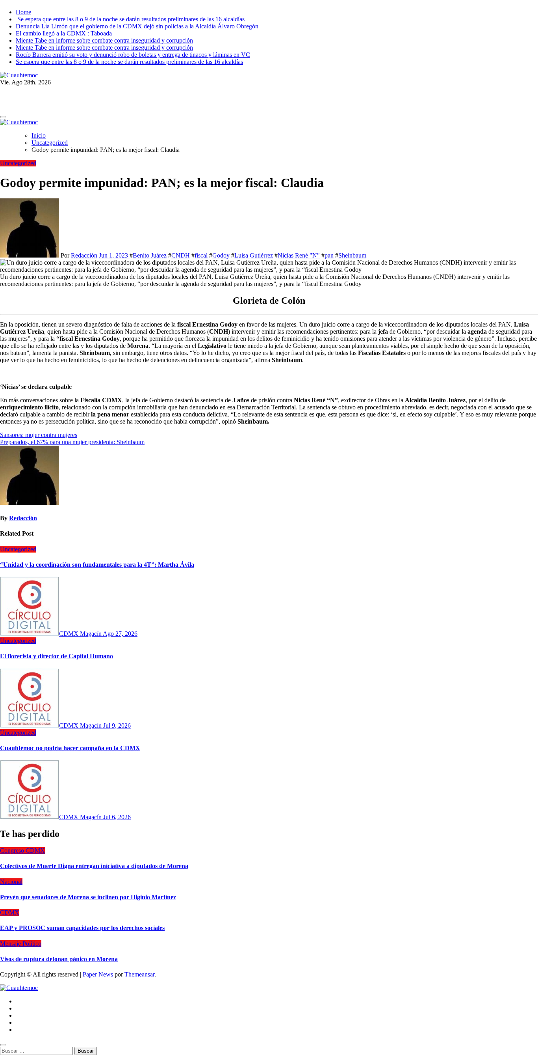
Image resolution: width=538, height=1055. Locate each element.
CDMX (9, 912)
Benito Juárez (150, 255)
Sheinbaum (352, 255)
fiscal (201, 255)
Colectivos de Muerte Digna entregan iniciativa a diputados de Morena (94, 866)
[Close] (3, 1045)
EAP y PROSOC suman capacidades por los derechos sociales (82, 927)
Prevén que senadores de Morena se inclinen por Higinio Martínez (88, 897)
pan (329, 255)
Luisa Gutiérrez (253, 255)
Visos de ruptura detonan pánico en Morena (59, 959)
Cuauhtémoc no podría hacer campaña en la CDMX (70, 748)
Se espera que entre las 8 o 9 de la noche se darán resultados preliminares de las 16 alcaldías (130, 19)
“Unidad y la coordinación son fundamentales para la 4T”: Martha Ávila (97, 564)
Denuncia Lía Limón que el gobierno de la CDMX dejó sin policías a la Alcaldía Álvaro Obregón (137, 26)
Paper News (98, 974)
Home (23, 12)
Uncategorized (18, 163)
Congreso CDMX (22, 850)
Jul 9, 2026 (117, 725)
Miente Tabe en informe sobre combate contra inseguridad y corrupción (104, 40)
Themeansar (139, 974)
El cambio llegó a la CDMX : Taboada (64, 33)
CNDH (180, 255)
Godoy (221, 255)
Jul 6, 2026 (117, 817)
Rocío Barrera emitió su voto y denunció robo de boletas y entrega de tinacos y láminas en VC (133, 54)
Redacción (84, 255)
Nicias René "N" (299, 255)
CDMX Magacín (81, 633)
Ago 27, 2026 (120, 633)
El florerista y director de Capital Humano (56, 656)
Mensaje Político (20, 943)
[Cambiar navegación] (3, 117)
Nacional (11, 881)
